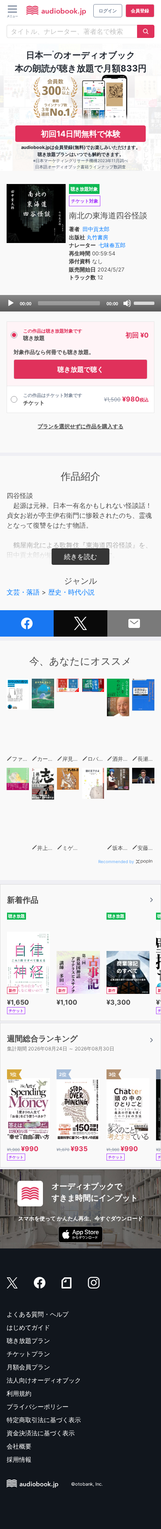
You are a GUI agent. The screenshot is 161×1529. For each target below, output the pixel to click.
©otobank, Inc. (87, 1484)
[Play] (11, 303)
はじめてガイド (28, 1327)
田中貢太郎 (96, 229)
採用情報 (19, 1459)
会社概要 (19, 1446)
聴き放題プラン (28, 1341)
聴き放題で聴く (80, 369)
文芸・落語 (23, 592)
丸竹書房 (97, 237)
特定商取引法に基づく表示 (44, 1420)
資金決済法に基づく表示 (41, 1433)
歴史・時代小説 (71, 592)
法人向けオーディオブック (44, 1380)
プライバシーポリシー (38, 1407)
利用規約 (19, 1393)
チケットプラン (28, 1354)
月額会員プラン (28, 1367)
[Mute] (127, 303)
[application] (80, 303)
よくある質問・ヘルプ (38, 1314)
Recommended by (116, 861)
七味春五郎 (112, 245)
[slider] (145, 302)
